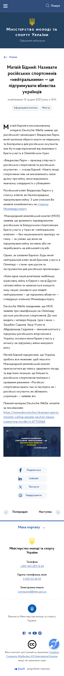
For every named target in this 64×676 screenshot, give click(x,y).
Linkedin (34, 478)
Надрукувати (34, 495)
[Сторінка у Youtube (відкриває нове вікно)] (35, 633)
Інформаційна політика (25, 108)
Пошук (55, 5)
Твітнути (34, 486)
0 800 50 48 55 (32, 579)
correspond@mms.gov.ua (32, 591)
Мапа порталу (29, 527)
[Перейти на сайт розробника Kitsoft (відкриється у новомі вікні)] (19, 669)
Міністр (46, 108)
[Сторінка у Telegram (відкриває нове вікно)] (29, 633)
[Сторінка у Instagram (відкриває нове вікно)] (40, 633)
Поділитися (34, 470)
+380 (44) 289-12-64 (32, 566)
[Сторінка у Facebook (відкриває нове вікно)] (24, 633)
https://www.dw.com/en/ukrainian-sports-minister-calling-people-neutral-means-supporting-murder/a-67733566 (31, 417)
